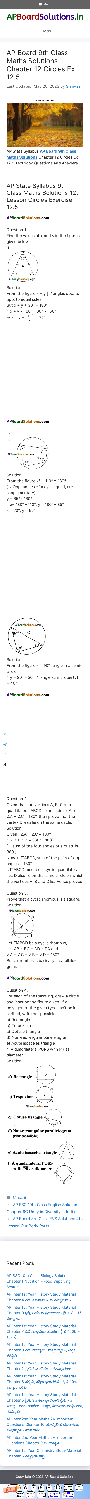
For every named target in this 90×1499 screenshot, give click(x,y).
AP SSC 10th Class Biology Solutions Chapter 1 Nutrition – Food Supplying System (39, 1281)
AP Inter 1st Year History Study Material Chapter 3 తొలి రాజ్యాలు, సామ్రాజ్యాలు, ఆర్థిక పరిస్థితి (41, 1350)
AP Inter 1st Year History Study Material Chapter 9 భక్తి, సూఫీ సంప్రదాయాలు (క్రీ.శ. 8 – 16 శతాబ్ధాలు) (44, 1313)
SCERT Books (68, 1488)
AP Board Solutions (59, 1477)
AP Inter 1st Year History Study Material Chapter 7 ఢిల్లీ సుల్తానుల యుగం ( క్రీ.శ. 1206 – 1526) (43, 1331)
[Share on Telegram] (5, 745)
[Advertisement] (45, 372)
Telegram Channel (54, 1495)
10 (57, 1487)
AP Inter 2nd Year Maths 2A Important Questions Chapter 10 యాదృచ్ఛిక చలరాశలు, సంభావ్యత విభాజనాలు (43, 1424)
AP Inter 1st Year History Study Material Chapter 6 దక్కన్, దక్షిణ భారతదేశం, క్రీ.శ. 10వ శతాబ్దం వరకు (42, 1381)
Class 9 (19, 1197)
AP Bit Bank (20, 1494)
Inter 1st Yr (30, 1495)
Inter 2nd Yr (41, 1495)
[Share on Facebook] (5, 754)
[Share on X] (5, 764)
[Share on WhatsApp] (5, 735)
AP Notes (79, 1487)
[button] (45, 1491)
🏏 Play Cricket (68, 1495)
